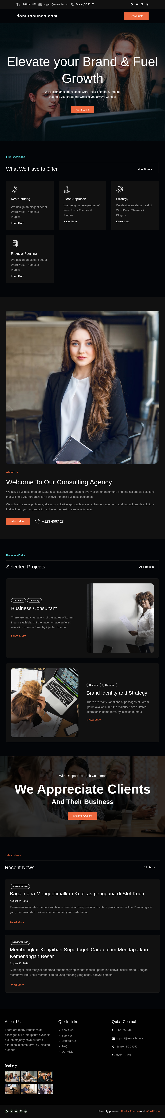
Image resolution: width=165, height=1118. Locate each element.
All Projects (146, 566)
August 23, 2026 (19, 963)
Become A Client (82, 815)
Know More (17, 223)
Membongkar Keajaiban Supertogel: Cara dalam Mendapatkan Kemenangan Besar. (79, 953)
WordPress (153, 1111)
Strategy (122, 199)
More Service (145, 169)
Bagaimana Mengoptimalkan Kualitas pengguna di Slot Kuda (77, 893)
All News (149, 867)
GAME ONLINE (20, 886)
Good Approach (75, 199)
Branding (34, 600)
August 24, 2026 (19, 901)
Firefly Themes (130, 1111)
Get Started (82, 109)
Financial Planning (24, 253)
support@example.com (56, 4)
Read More (17, 922)
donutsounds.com (37, 16)
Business (18, 600)
